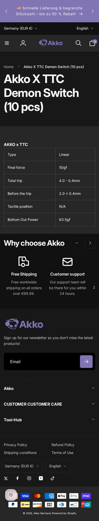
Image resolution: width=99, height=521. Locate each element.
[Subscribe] (86, 361)
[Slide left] (6, 11)
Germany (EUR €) (18, 28)
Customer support (67, 274)
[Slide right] (92, 11)
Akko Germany (42, 513)
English (82, 28)
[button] (6, 43)
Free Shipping (24, 274)
